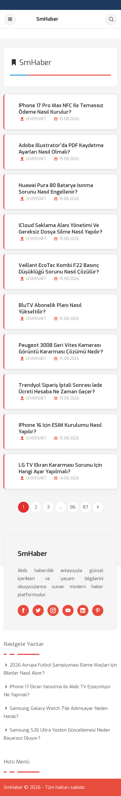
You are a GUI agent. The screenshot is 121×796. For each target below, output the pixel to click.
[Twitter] (38, 610)
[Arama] (111, 19)
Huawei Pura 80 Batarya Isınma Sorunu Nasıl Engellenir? (56, 188)
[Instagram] (53, 610)
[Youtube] (68, 610)
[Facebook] (23, 610)
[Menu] (10, 19)
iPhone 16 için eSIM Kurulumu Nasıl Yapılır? (60, 428)
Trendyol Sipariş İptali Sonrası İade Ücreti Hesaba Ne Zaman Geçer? (60, 388)
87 (85, 507)
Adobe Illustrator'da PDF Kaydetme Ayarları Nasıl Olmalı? (61, 148)
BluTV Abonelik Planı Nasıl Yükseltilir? (50, 308)
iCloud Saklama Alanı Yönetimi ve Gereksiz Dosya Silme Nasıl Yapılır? (60, 228)
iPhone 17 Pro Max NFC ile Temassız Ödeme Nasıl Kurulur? (61, 108)
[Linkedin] (82, 610)
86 (73, 507)
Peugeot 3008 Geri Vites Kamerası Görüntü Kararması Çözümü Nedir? (61, 348)
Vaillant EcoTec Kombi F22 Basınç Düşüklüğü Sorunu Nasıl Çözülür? (59, 268)
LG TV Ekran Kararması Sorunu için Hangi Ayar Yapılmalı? (60, 468)
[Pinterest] (97, 610)
